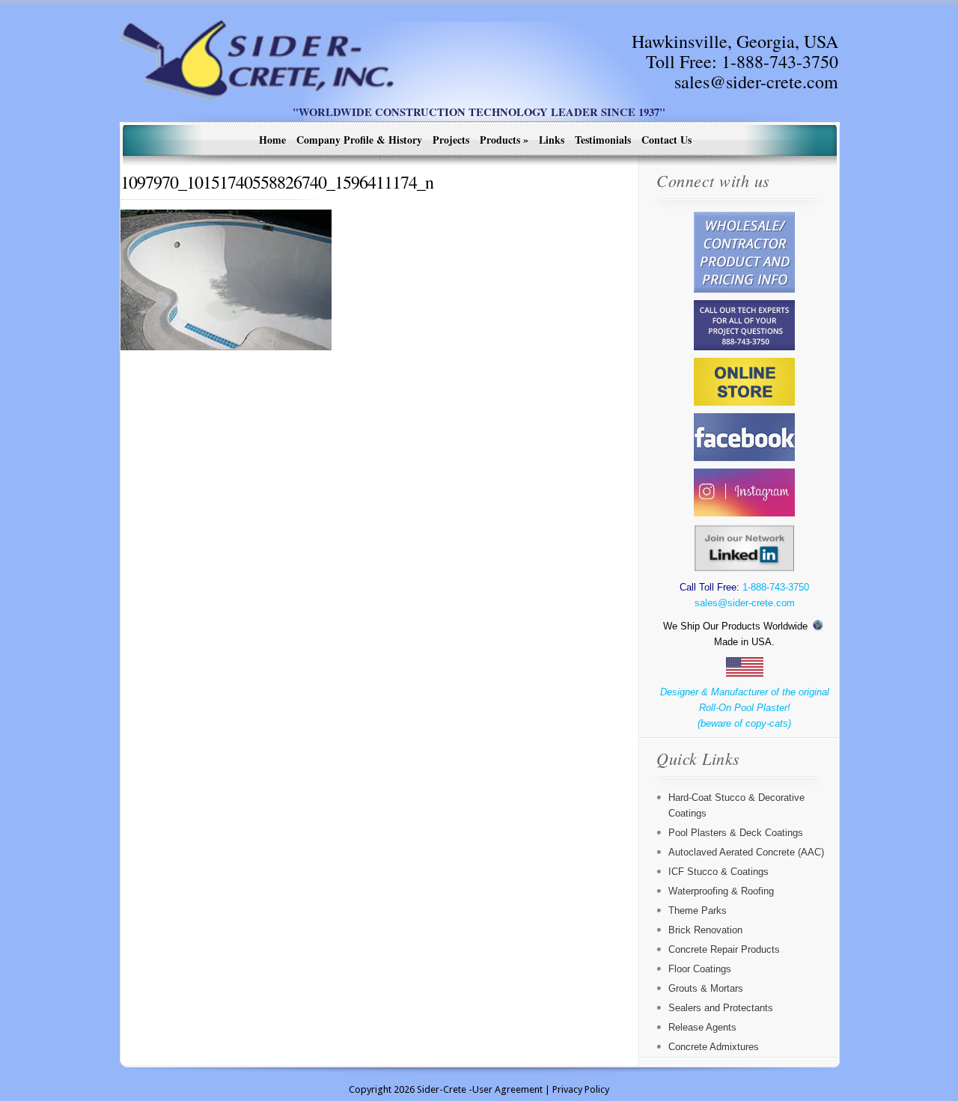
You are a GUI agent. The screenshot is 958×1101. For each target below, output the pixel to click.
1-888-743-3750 (779, 61)
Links (551, 139)
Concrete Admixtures (713, 1046)
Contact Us (666, 139)
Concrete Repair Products (724, 949)
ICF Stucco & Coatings (718, 871)
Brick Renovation (705, 930)
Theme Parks (697, 910)
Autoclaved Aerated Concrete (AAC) (746, 852)
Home (272, 139)
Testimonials (603, 139)
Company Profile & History (359, 139)
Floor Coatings (699, 969)
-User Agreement (506, 1089)
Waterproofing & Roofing (721, 891)
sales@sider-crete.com (756, 82)
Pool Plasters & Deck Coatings (735, 832)
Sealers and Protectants (720, 1007)
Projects (451, 139)
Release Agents (702, 1027)
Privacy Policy (580, 1089)
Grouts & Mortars (705, 988)
